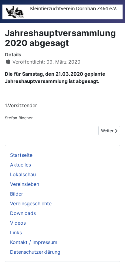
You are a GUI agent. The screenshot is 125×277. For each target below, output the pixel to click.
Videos (18, 223)
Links (16, 232)
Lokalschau (23, 174)
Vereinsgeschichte (31, 203)
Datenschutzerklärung (35, 252)
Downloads (23, 213)
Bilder (16, 194)
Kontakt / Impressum (33, 242)
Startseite (21, 155)
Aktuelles (20, 165)
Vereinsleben (24, 184)
